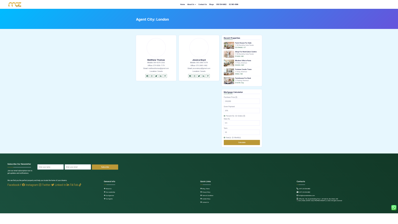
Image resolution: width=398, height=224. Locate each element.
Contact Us (202, 4)
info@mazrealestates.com (306, 195)
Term (225, 128)
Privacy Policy (206, 192)
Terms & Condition (207, 195)
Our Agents (109, 199)
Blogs (211, 4)
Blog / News (206, 188)
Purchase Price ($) (230, 97)
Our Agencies (109, 195)
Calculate (241, 142)
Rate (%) (227, 119)
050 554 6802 (221, 4)
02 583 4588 (233, 4)
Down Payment (229, 107)
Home (182, 4)
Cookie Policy (206, 199)
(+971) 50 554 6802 (304, 188)
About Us (190, 4)
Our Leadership (110, 192)
